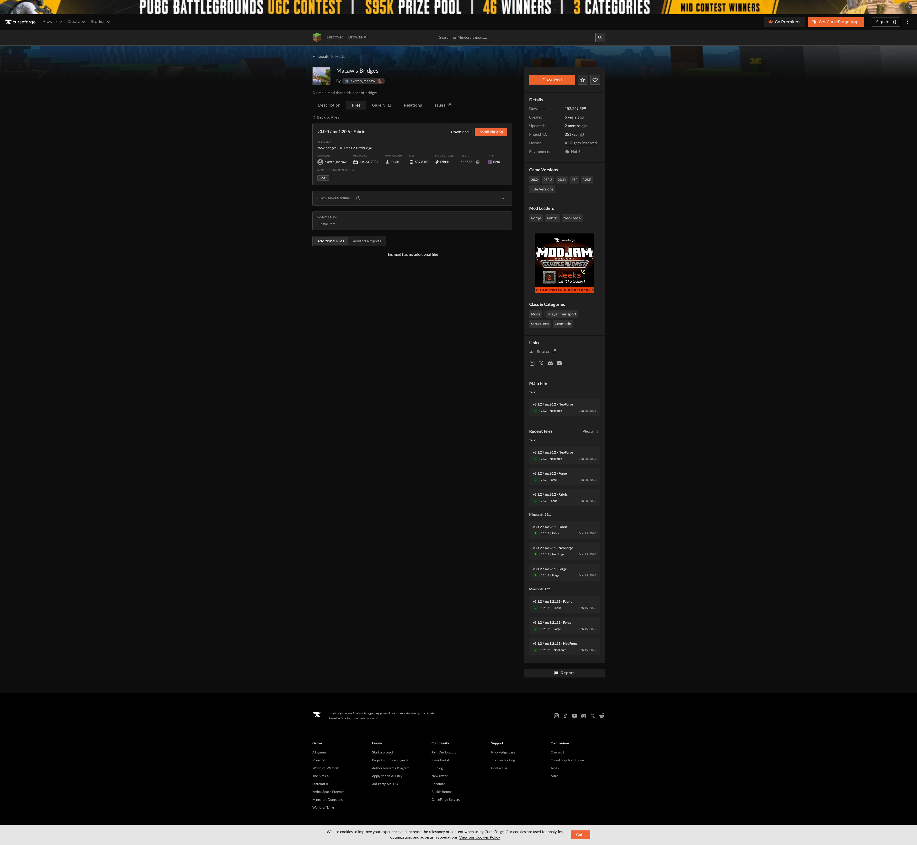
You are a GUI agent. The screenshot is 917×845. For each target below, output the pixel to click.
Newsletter (440, 776)
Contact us (499, 768)
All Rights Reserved (581, 143)
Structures (540, 324)
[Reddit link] (602, 716)
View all (588, 431)
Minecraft (320, 56)
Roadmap (439, 784)
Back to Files (328, 117)
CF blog (437, 768)
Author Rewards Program (390, 768)
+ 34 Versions (542, 189)
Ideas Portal (440, 760)
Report (567, 673)
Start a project (382, 752)
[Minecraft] (317, 37)
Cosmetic (563, 324)
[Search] (600, 37)
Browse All (358, 37)
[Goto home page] (21, 22)
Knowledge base (503, 752)
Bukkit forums (442, 792)
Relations (413, 105)
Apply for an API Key (387, 776)
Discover (335, 37)
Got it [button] (581, 835)
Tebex (555, 768)
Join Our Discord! (445, 752)
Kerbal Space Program (328, 792)
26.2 (534, 180)
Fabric (552, 218)
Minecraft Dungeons (327, 800)
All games (319, 752)
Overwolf (557, 752)
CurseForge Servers (446, 800)
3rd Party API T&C (385, 784)
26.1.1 (562, 180)
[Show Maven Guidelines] (502, 198)
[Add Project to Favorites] (582, 80)
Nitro (554, 776)
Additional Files (330, 241)
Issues (439, 105)
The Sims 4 (320, 776)
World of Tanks (323, 807)
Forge (536, 218)
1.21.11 (587, 180)
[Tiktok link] (565, 716)
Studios (98, 21)
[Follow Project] (595, 80)
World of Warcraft (326, 768)
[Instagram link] (556, 716)
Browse (50, 21)
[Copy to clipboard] (582, 134)
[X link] (593, 716)
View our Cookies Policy (479, 837)
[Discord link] (583, 716)
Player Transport (562, 314)
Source (543, 351)
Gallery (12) (382, 105)
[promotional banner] (458, 7)
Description (329, 105)
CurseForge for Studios (567, 760)
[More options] (907, 22)
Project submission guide (390, 760)
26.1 (574, 180)
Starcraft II (320, 784)
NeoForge (572, 218)
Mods (340, 56)
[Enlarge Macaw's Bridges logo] (321, 76)
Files (356, 105)
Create (73, 21)
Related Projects (367, 241)
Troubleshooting (503, 760)
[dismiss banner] (909, 7)
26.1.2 (548, 180)
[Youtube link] (574, 716)
